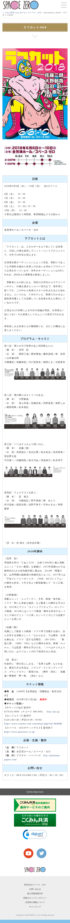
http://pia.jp (53, 711)
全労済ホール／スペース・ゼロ (21, 230)
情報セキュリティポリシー (35, 898)
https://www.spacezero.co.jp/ (19, 732)
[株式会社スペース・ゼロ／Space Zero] (21, 5)
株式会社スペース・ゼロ (35, 885)
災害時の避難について (35, 902)
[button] (35, 834)
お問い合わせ (35, 889)
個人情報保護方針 (35, 893)
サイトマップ (35, 907)
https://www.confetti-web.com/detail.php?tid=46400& (33, 724)
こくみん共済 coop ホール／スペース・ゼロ (21, 13)
